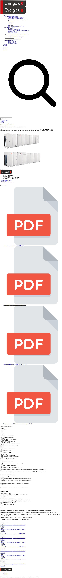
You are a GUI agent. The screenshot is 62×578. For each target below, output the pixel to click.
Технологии (5, 573)
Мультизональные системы (13, 20)
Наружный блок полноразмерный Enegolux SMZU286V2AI (12, 533)
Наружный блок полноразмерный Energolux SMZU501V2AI (12, 564)
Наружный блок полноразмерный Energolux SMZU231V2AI (12, 538)
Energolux (5, 572)
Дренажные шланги (12, 42)
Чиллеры (9, 22)
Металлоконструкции (12, 43)
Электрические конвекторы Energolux (15, 36)
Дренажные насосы (12, 41)
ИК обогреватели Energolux (13, 35)
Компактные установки (12, 31)
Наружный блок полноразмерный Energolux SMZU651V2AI (12, 559)
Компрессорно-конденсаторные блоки (16, 26)
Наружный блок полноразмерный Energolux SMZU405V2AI (12, 551)
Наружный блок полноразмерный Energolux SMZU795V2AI (12, 529)
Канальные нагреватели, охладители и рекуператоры (19, 30)
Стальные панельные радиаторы (14, 39)
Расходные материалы (9, 40)
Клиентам (5, 44)
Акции (4, 46)
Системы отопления (9, 38)
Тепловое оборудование (10, 34)
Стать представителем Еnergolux (7, 182)
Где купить (5, 47)
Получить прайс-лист (4, 181)
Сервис (4, 48)
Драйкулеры (10, 25)
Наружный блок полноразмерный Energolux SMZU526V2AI (12, 542)
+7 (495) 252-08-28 (4, 120)
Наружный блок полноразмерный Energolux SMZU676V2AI (12, 546)
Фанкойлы (10, 24)
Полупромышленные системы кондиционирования (18, 19)
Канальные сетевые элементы (14, 29)
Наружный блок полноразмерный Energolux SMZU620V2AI (12, 525)
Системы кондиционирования (11, 16)
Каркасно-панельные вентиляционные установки (18, 33)
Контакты (5, 49)
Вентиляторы (10, 28)
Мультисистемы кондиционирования (15, 18)
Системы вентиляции (9, 27)
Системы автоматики (12, 32)
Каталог (4, 15)
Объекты (5, 45)
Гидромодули (10, 21)
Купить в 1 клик (8, 180)
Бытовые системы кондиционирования (16, 17)
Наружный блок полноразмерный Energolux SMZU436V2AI (12, 555)
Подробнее (2, 527)
